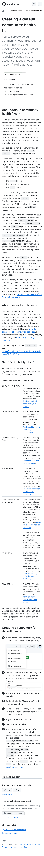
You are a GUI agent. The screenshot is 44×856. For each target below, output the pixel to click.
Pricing (4, 847)
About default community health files (20, 111)
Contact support (10, 833)
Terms (22, 844)
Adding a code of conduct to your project (30, 403)
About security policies (18, 305)
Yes (8, 790)
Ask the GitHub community (15, 830)
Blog (25, 847)
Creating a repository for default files (19, 629)
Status (37, 844)
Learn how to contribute (10, 817)
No (18, 790)
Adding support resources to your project (30, 599)
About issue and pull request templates (32, 524)
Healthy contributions (13, 11)
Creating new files (14, 767)
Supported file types (16, 362)
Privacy (30, 844)
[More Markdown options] (24, 74)
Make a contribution (14, 813)
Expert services (15, 847)
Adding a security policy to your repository (30, 576)
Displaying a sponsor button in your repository (31, 491)
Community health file (33, 11)
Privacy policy (7, 794)
